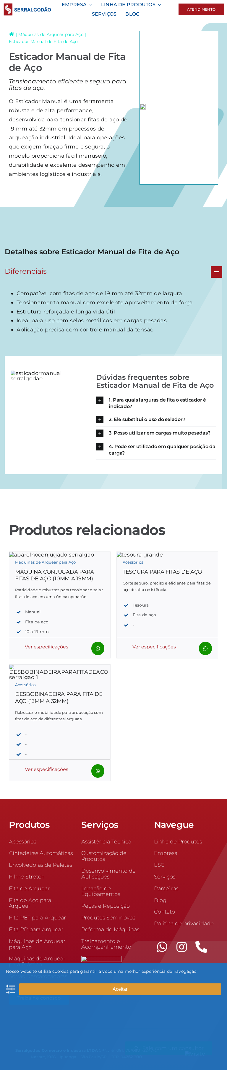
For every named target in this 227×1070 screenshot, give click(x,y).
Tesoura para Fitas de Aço (162, 572)
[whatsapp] (162, 947)
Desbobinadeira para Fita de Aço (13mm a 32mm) (59, 697)
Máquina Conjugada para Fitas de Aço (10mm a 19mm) (54, 575)
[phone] (201, 947)
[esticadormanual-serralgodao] (143, 108)
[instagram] (182, 947)
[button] (113, 272)
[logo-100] (27, 6)
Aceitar (120, 989)
